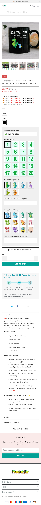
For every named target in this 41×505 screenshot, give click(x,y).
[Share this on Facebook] (17, 306)
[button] (20, 130)
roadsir (10, 497)
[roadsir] (4, 6)
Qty (3, 254)
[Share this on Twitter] (12, 306)
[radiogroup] (20, 159)
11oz (4, 113)
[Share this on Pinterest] (23, 306)
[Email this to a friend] (28, 306)
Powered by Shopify (20, 497)
